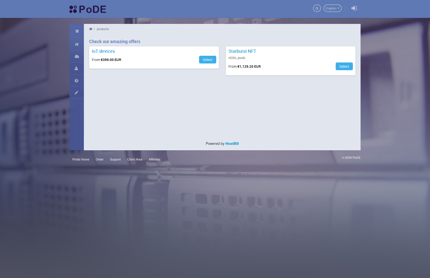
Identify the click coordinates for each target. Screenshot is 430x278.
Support (115, 159)
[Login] (354, 8)
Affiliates (154, 159)
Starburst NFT (242, 51)
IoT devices (103, 51)
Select (208, 59)
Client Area (134, 159)
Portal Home (80, 159)
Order (100, 159)
